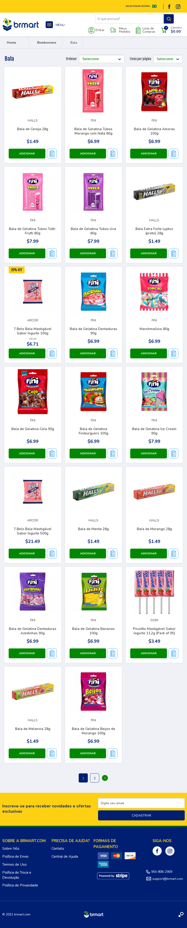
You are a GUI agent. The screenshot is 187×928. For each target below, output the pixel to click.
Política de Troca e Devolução (16, 875)
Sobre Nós (10, 848)
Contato (58, 848)
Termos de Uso (14, 864)
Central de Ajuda (65, 856)
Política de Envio (15, 856)
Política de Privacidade (20, 885)
